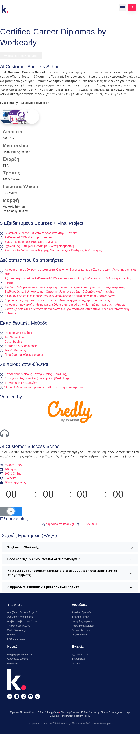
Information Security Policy (75, 715)
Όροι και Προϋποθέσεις (22, 712)
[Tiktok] (37, 696)
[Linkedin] (16, 696)
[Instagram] (23, 696)
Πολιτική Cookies (70, 712)
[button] (122, 7)
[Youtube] (30, 696)
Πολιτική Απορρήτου (48, 712)
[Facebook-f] (9, 696)
